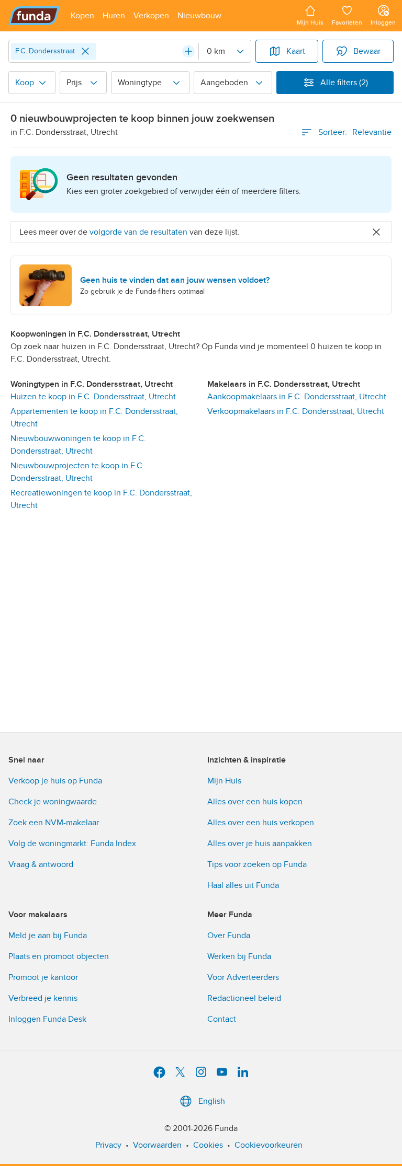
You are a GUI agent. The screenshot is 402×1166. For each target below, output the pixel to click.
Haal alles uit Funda (243, 885)
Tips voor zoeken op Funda (257, 864)
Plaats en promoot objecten (58, 956)
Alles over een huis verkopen (260, 822)
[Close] (85, 51)
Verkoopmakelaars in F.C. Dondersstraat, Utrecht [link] (295, 411)
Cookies (208, 1145)
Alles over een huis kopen (255, 801)
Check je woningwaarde (52, 801)
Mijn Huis (224, 781)
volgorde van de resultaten (138, 232)
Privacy (108, 1145)
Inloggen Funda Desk (47, 1019)
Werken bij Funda (239, 956)
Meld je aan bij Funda (47, 935)
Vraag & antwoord (40, 864)
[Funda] (34, 15)
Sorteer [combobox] (355, 132)
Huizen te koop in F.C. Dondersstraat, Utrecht (93, 396)
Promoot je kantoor (43, 977)
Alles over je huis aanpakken (259, 843)
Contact (221, 1019)
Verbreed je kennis (42, 998)
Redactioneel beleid (244, 998)
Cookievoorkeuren (268, 1145)
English (211, 1101)
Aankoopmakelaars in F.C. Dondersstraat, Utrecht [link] (296, 396)
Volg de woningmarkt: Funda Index (72, 843)
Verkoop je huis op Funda (55, 781)
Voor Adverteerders (243, 977)
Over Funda (228, 935)
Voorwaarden (157, 1145)
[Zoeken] (188, 51)
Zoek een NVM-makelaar (53, 822)
